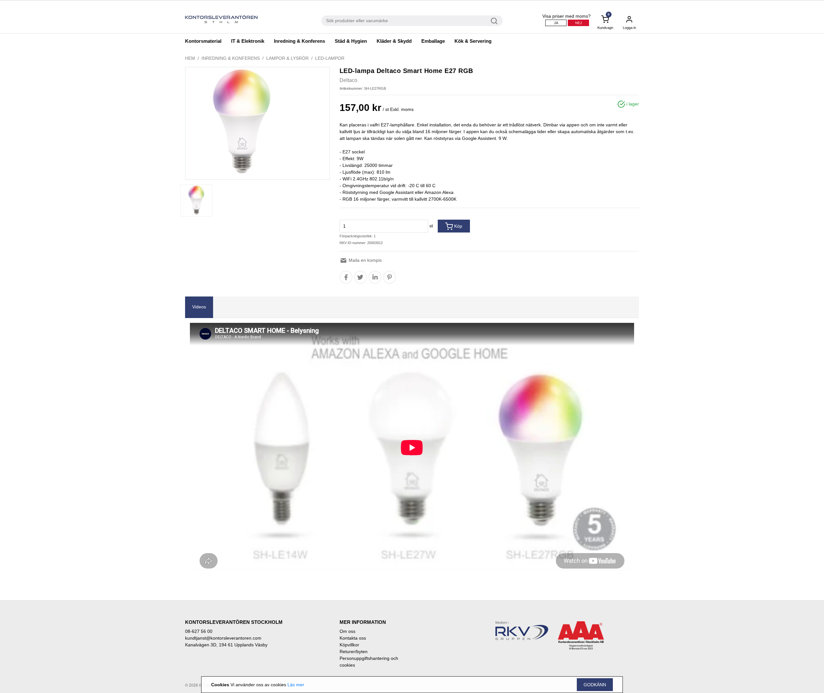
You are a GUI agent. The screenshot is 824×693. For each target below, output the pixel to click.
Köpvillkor (349, 644)
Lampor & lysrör (287, 58)
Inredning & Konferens (299, 41)
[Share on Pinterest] (389, 277)
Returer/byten (354, 651)
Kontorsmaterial (203, 41)
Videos (199, 306)
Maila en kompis (364, 260)
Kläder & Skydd (394, 41)
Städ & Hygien (351, 41)
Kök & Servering (473, 41)
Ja (556, 23)
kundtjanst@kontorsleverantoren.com (223, 638)
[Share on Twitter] (360, 277)
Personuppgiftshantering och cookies (369, 662)
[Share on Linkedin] (375, 277)
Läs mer (295, 684)
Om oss (347, 631)
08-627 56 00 (198, 631)
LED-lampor (329, 58)
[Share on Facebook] (346, 277)
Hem (190, 58)
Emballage (433, 41)
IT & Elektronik (247, 41)
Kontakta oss (353, 638)
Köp (457, 226)
